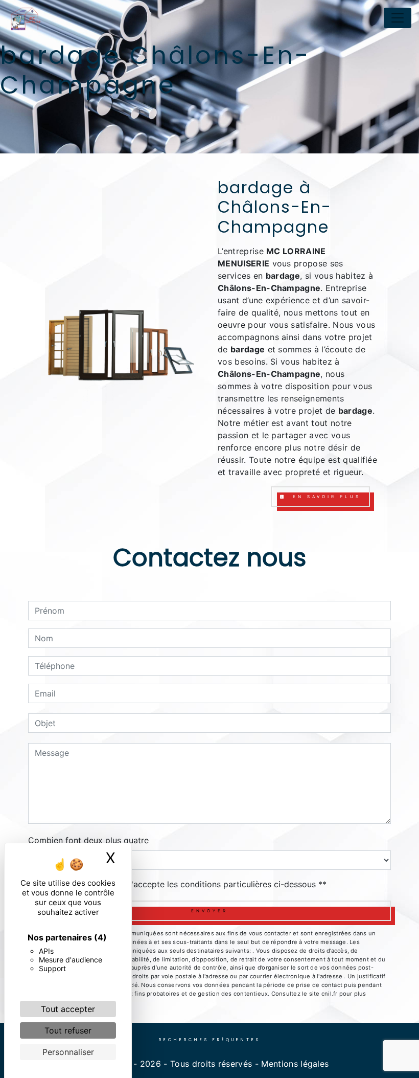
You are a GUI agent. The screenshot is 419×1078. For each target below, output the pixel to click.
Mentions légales (294, 1064)
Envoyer (209, 910)
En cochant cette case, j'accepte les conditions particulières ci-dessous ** (182, 884)
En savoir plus (325, 496)
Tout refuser (67, 1030)
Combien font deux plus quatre (88, 840)
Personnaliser (68, 1052)
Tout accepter (68, 1009)
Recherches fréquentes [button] (210, 1040)
